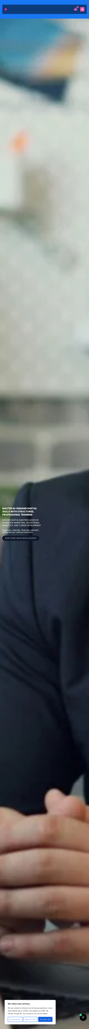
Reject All (30, 1019)
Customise (15, 1019)
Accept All (45, 1019)
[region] (30, 1012)
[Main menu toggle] (82, 9)
